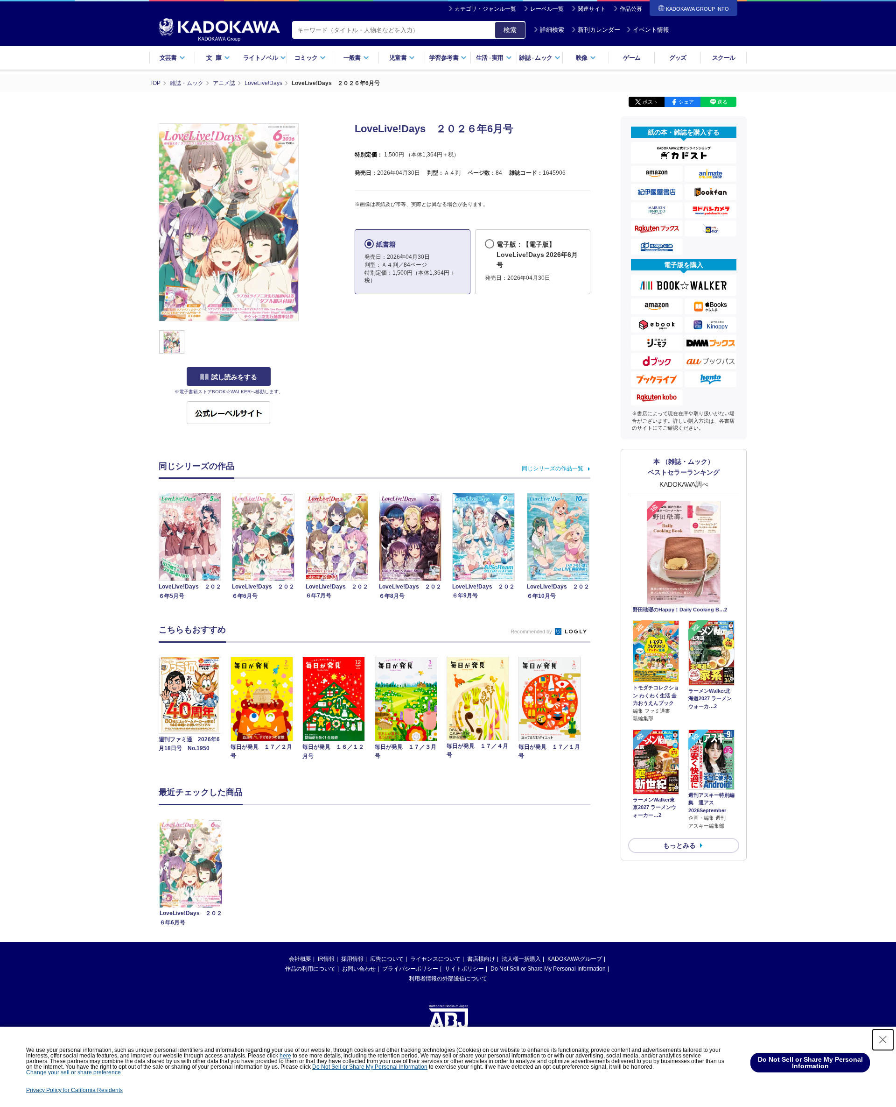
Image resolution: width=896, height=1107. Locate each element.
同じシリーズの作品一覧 (552, 468)
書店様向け (481, 959)
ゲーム (631, 57)
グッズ (677, 57)
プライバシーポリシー (410, 968)
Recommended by (532, 631)
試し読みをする (234, 377)
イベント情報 (651, 29)
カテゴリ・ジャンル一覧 (485, 9)
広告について (387, 959)
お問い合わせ (359, 968)
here (285, 1055)
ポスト (650, 102)
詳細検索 (552, 29)
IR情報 (326, 959)
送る (722, 102)
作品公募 (631, 9)
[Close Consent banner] (883, 1039)
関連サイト (592, 9)
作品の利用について (310, 968)
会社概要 (300, 959)
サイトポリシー (464, 968)
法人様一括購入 (521, 959)
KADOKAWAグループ (574, 959)
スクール (723, 57)
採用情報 (352, 959)
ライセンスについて (435, 959)
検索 (510, 30)
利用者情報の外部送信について (448, 978)
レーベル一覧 (547, 9)
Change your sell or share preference (73, 1072)
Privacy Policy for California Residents (74, 1090)
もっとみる (679, 845)
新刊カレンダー (599, 29)
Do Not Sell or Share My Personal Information (548, 969)
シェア (686, 102)
